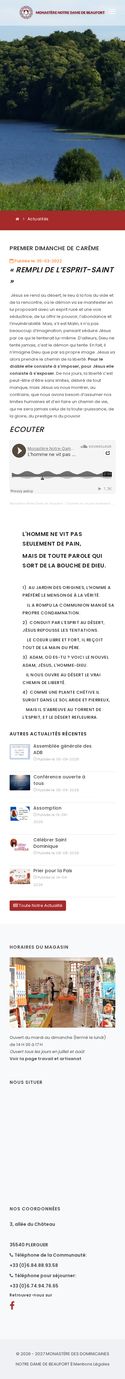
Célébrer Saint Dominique (50, 843)
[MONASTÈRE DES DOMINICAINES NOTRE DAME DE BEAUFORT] (62, 13)
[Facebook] (12, 1307)
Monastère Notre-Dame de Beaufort (36, 503)
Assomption (47, 808)
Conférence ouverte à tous (59, 780)
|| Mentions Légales (90, 1364)
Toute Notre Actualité (40, 905)
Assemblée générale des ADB (62, 749)
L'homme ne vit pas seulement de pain (94, 503)
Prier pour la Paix (52, 870)
